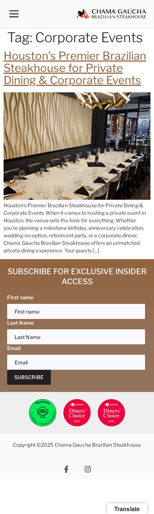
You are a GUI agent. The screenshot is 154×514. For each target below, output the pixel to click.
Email (15, 348)
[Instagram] (87, 469)
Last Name (22, 323)
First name (22, 297)
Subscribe (29, 377)
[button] (14, 14)
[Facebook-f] (66, 469)
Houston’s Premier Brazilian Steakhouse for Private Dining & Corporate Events (75, 68)
